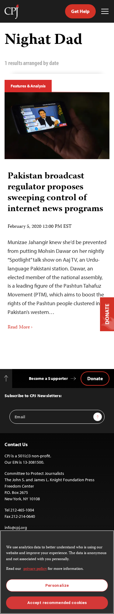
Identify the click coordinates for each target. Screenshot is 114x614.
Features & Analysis (28, 86)
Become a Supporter (48, 378)
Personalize (57, 585)
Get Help (80, 11)
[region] (57, 572)
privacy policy (35, 569)
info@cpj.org (16, 527)
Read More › (20, 327)
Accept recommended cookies (57, 602)
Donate (95, 378)
